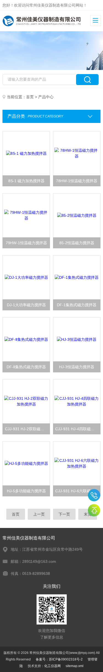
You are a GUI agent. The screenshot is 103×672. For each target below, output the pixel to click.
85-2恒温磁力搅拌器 (76, 243)
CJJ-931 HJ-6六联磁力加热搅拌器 (77, 491)
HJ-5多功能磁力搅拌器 (26, 491)
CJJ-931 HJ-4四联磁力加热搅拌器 (77, 429)
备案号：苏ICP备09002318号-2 (59, 659)
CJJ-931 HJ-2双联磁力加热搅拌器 (27, 429)
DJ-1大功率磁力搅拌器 (26, 305)
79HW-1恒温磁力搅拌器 (26, 243)
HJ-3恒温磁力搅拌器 (76, 367)
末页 (87, 514)
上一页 (39, 514)
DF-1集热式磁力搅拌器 (76, 305)
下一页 (64, 514)
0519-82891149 (94, 495)
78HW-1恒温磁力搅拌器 (76, 181)
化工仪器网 (52, 666)
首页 (30, 97)
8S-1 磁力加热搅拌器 (26, 181)
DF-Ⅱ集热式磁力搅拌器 (26, 367)
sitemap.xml (74, 666)
